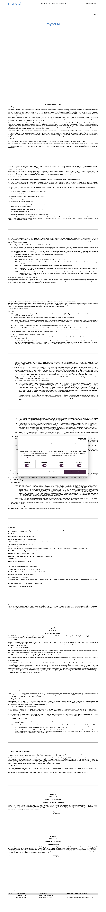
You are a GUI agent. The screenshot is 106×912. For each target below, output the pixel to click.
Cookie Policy (24, 457)
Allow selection (53, 472)
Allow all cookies (75, 472)
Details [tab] (53, 444)
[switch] (44, 465)
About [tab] (76, 444)
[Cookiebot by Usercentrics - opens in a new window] (79, 439)
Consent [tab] (29, 444)
